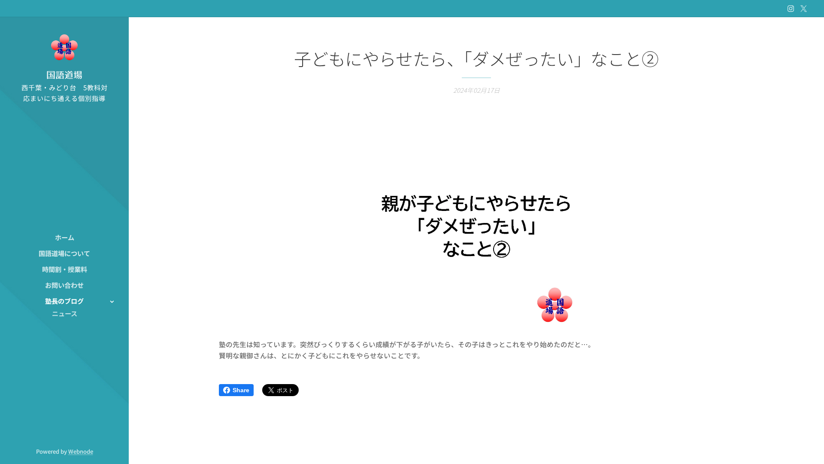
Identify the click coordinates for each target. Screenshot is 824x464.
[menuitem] (64, 237)
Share (241, 390)
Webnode (80, 451)
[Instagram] (790, 8)
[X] (803, 8)
